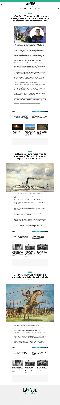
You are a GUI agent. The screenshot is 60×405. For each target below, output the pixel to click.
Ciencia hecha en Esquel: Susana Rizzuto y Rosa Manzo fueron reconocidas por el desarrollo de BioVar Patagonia (17, 253)
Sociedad (34, 8)
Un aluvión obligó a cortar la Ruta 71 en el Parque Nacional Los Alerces (42, 132)
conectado (22, 262)
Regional (21, 8)
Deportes (38, 8)
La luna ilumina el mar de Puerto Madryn (16, 132)
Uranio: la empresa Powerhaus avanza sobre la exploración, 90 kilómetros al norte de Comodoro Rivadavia (30, 133)
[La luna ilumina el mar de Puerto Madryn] (17, 127)
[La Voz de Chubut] (30, 4)
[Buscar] (58, 9)
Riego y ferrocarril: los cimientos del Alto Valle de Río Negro (42, 252)
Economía (29, 8)
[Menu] (1, 4)
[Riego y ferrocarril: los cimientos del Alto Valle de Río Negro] (42, 247)
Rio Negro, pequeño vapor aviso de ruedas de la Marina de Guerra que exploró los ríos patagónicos (21, 117)
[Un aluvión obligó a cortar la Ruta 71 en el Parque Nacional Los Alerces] (42, 127)
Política (25, 8)
